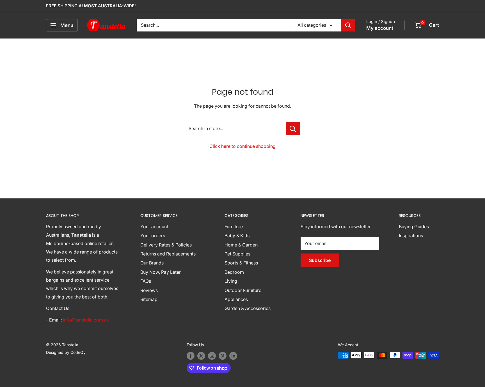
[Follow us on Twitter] (201, 356)
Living (231, 281)
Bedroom (234, 272)
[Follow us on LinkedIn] (233, 356)
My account (379, 28)
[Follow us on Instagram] (212, 356)
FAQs (145, 281)
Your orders (152, 235)
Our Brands (152, 263)
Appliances (236, 299)
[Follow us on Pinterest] (223, 356)
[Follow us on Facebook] (191, 356)
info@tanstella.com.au (86, 320)
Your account (154, 226)
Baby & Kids (237, 235)
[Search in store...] (293, 128)
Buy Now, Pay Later (160, 272)
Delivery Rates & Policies (166, 245)
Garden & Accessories (248, 308)
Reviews (149, 290)
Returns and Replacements (168, 254)
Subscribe (320, 260)
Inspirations (411, 235)
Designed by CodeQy (66, 352)
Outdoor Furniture (243, 290)
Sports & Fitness (241, 263)
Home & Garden (241, 245)
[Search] (348, 25)
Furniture (234, 226)
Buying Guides (414, 226)
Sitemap (148, 299)
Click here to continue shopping (242, 146)
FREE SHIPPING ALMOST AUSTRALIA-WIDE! (91, 5)
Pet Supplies (237, 254)
